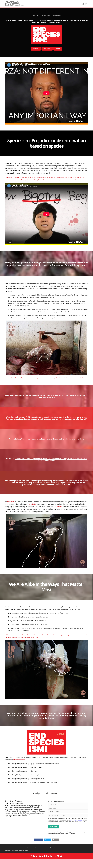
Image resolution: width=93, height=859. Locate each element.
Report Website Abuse (79, 847)
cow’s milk (59, 417)
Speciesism (9, 163)
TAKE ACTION (47, 48)
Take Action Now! (46, 855)
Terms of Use (69, 847)
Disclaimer (24, 847)
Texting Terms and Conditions (57, 847)
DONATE (58, 48)
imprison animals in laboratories (60, 395)
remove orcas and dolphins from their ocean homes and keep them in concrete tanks (51, 459)
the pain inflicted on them (39, 482)
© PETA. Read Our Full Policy (12, 847)
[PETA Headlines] (14, 3)
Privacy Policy (31, 847)
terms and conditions (76, 820)
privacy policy (53, 833)
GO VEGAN (36, 48)
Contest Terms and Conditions (43, 847)
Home (79, 4)
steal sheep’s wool (19, 439)
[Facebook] (83, 4)
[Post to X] (86, 4)
